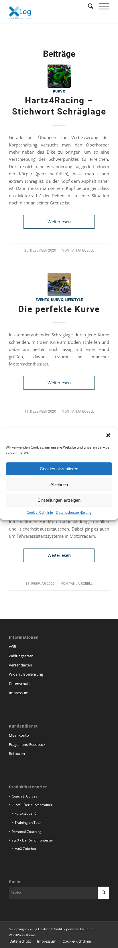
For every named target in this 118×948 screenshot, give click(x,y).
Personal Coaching (27, 831)
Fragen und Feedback (27, 744)
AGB (12, 646)
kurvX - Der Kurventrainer (32, 804)
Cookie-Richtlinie (40, 512)
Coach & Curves (24, 796)
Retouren (17, 753)
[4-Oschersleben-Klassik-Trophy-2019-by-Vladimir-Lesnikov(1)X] (59, 284)
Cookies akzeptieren (59, 468)
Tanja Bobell (82, 250)
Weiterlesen (59, 221)
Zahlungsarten (21, 655)
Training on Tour (28, 822)
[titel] (59, 76)
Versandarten (20, 665)
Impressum (18, 692)
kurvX (59, 91)
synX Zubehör (25, 848)
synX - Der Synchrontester (32, 840)
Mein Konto (19, 735)
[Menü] (101, 6)
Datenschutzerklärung (73, 512)
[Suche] (87, 6)
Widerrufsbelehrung (26, 674)
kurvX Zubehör (26, 813)
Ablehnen (59, 484)
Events (42, 300)
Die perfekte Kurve (59, 309)
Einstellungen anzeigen (59, 500)
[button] (108, 435)
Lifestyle (74, 300)
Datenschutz (19, 683)
